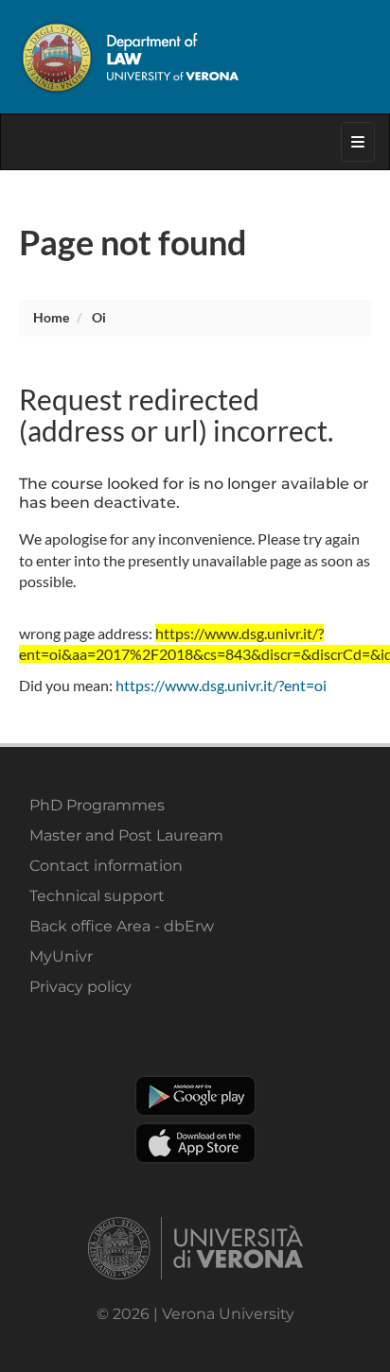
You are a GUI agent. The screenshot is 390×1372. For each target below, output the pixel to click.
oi (99, 317)
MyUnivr (61, 956)
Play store (195, 1096)
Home (51, 317)
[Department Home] (195, 56)
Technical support (97, 896)
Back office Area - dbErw (121, 926)
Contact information (106, 866)
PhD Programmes (97, 805)
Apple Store (195, 1143)
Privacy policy (80, 987)
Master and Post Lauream (126, 835)
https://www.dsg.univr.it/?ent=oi (221, 685)
